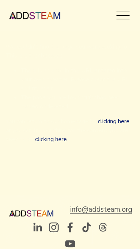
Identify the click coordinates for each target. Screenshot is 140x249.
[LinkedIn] (37, 227)
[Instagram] (54, 227)
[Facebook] (70, 227)
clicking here (114, 121)
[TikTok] (86, 227)
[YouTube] (70, 244)
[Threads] (103, 227)
